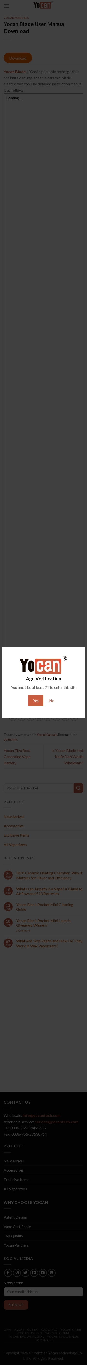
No (51, 700)
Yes (36, 700)
